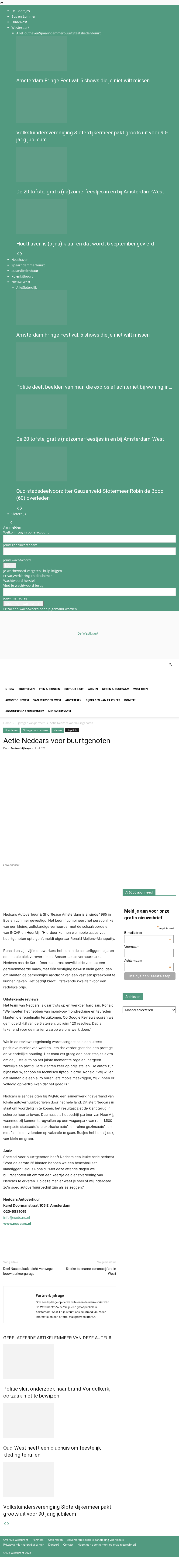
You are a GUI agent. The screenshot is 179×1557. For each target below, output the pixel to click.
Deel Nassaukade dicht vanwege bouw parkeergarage (28, 1271)
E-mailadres (147, 932)
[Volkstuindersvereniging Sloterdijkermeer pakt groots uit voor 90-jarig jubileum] (94, 105)
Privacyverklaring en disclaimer (27, 575)
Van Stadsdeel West (47, 700)
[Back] (11, 522)
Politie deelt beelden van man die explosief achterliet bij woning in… (94, 387)
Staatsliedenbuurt (86, 33)
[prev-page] (18, 254)
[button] (170, 665)
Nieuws (58, 730)
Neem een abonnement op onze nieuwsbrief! (107, 1545)
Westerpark (20, 27)
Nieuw (9, 689)
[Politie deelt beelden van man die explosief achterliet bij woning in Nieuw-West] (94, 359)
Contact (68, 1545)
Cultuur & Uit (73, 689)
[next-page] (21, 254)
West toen (140, 689)
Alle (19, 33)
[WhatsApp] (18, 767)
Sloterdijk (29, 287)
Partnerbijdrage (20, 748)
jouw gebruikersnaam (20, 545)
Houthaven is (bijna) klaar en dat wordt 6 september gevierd (85, 244)
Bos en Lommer (23, 16)
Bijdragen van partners (103, 700)
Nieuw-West (20, 282)
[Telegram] (50, 767)
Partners (38, 1540)
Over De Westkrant (15, 1540)
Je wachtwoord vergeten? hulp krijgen (32, 571)
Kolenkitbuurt (22, 276)
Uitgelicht (72, 730)
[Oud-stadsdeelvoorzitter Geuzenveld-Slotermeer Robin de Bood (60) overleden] (94, 464)
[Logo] (38, 681)
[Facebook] (8, 767)
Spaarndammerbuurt (55, 33)
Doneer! (129, 700)
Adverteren (73, 700)
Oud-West (19, 22)
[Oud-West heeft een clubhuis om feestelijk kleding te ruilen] (59, 1420)
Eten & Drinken (49, 689)
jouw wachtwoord (17, 560)
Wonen (93, 689)
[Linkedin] (40, 767)
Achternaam (147, 960)
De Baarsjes (20, 11)
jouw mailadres (15, 598)
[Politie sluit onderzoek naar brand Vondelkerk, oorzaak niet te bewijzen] (59, 1361)
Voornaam (131, 946)
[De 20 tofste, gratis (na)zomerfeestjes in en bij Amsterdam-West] (94, 164)
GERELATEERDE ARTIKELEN (31, 1337)
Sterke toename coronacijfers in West (91, 1271)
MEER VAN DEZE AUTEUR (85, 1337)
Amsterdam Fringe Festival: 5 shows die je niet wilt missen (83, 80)
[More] (62, 767)
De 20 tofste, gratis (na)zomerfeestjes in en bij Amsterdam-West (90, 192)
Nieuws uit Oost (59, 711)
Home (7, 723)
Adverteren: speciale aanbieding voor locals (95, 1540)
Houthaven (30, 33)
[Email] (29, 767)
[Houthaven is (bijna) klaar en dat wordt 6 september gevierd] (94, 216)
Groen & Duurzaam (115, 689)
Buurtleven (26, 689)
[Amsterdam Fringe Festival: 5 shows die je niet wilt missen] (94, 53)
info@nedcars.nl (16, 1217)
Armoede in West (17, 700)
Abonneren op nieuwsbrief (24, 711)
